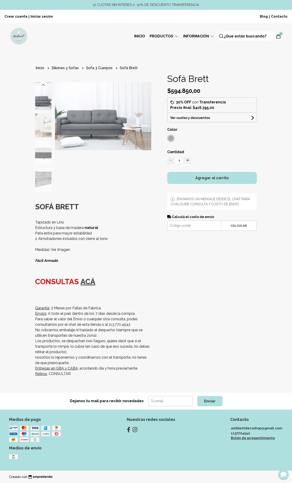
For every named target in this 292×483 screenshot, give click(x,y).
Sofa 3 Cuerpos (99, 68)
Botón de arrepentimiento (253, 438)
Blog (264, 16)
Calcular (239, 225)
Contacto (279, 16)
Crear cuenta (16, 16)
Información (196, 36)
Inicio (139, 36)
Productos (162, 36)
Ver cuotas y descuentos (190, 118)
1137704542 (240, 433)
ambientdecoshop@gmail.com (256, 428)
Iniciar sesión (42, 16)
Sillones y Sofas (66, 68)
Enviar (210, 401)
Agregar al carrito (212, 178)
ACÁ (88, 281)
